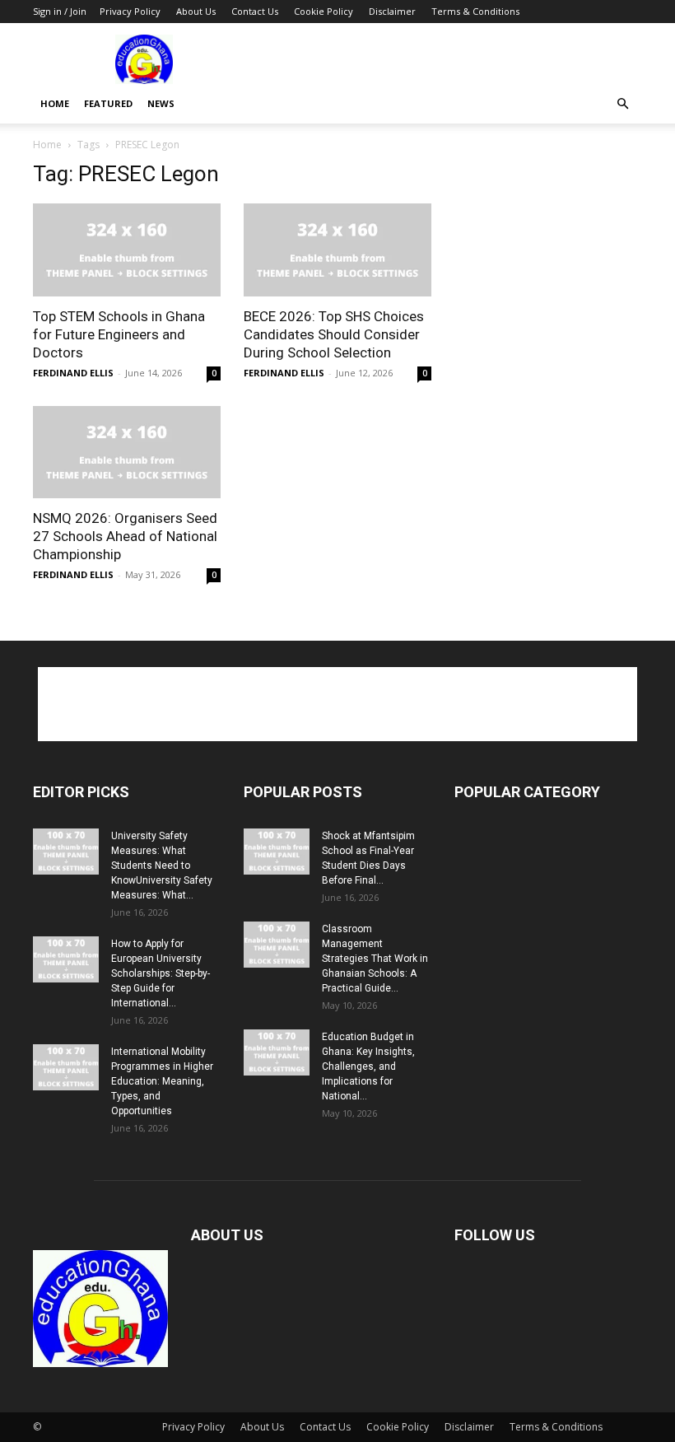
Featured (108, 103)
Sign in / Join (59, 11)
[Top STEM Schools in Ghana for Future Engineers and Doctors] (127, 249)
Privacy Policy (130, 11)
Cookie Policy (323, 11)
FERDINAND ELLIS (73, 372)
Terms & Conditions (475, 11)
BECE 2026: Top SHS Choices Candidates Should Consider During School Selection (334, 334)
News (161, 103)
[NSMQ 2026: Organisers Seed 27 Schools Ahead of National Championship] (127, 452)
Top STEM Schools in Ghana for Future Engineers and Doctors (119, 334)
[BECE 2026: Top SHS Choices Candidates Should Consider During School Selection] (337, 249)
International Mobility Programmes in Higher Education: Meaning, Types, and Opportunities (162, 1081)
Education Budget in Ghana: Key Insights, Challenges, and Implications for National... (368, 1066)
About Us (196, 11)
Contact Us (254, 11)
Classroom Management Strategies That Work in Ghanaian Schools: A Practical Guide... (375, 958)
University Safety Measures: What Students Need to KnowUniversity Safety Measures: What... (161, 865)
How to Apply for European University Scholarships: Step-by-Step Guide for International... (160, 973)
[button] (622, 104)
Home (54, 103)
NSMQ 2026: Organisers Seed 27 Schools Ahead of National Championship (125, 536)
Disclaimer (392, 11)
